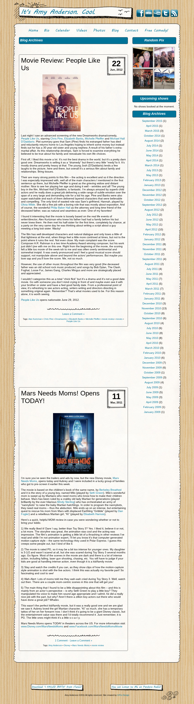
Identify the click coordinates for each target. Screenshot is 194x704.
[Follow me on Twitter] (165, 13)
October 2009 (152, 372)
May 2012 (152, 224)
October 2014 (152, 135)
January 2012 (152, 239)
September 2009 (152, 377)
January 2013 (152, 185)
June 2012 (152, 219)
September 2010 (152, 318)
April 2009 (152, 402)
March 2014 (152, 165)
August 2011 (152, 263)
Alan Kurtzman (35, 319)
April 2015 (152, 125)
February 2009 (152, 407)
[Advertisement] (154, 446)
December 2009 (152, 362)
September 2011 (152, 259)
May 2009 (152, 397)
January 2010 (152, 357)
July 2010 (152, 328)
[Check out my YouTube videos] (157, 13)
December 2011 (152, 244)
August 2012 (152, 209)
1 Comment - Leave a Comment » (73, 640)
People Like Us (30, 138)
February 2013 (152, 180)
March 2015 (152, 130)
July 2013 (152, 170)
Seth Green (96, 492)
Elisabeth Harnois (94, 514)
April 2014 (152, 160)
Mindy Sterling (65, 501)
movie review (108, 319)
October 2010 (152, 313)
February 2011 (152, 293)
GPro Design (123, 695)
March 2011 (152, 288)
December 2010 (152, 303)
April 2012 (151, 229)
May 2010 (152, 337)
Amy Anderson (55, 645)
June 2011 (152, 273)
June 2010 (152, 333)
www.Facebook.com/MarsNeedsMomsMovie (95, 626)
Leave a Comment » (73, 314)
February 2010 (152, 352)
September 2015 (152, 120)
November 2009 (152, 367)
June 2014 (152, 150)
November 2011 (152, 249)
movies (119, 319)
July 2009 (152, 387)
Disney (67, 645)
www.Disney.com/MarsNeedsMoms (42, 626)
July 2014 (152, 145)
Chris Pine (56, 138)
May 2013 (152, 175)
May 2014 (152, 155)
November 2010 (151, 308)
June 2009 (152, 392)
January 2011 (152, 298)
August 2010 (152, 323)
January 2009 (152, 411)
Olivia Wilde (28, 204)
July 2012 (152, 214)
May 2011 (152, 278)
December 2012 (152, 189)
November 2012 (152, 194)
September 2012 (152, 204)
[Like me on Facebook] (140, 13)
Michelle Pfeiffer (94, 138)
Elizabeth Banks (73, 138)
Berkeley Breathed (110, 489)
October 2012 (152, 199)
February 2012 (152, 234)
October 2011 (152, 254)
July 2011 (152, 268)
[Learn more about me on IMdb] (148, 13)
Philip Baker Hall (60, 207)
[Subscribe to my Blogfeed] (174, 13)
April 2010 (152, 342)
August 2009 (152, 382)
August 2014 (152, 140)
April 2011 (152, 283)
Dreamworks (61, 319)
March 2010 (152, 347)
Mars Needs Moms (81, 645)
